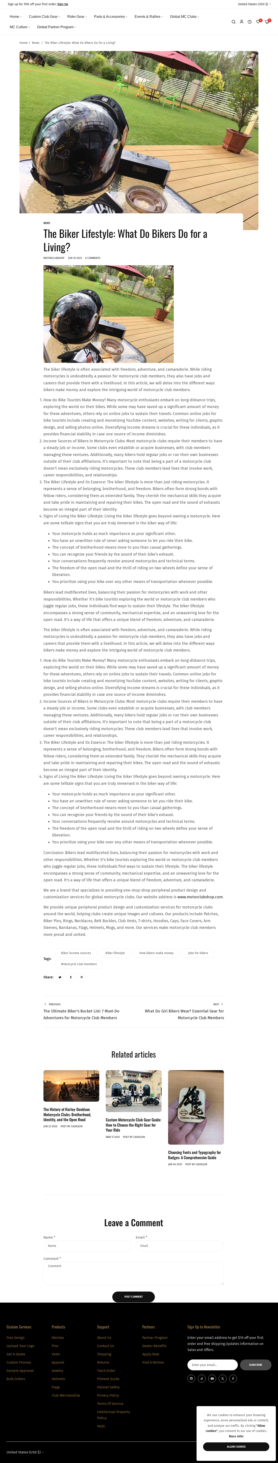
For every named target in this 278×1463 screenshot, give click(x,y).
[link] (16, 17)
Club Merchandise (66, 1395)
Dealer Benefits (154, 1346)
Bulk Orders (16, 1379)
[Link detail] (191, 1378)
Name (49, 1237)
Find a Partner (153, 1362)
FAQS (101, 1426)
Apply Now (150, 1354)
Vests (56, 1354)
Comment (52, 1259)
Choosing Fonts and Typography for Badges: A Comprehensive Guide (194, 1154)
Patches (58, 1338)
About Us (104, 1338)
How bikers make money (156, 953)
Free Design (16, 1338)
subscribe (255, 1364)
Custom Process (19, 1362)
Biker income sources (76, 953)
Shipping (104, 1354)
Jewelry (57, 1371)
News (36, 43)
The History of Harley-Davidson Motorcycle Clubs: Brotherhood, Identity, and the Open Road (67, 1114)
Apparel (58, 1362)
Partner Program (155, 1338)
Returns (103, 1362)
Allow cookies (236, 1446)
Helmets (58, 1379)
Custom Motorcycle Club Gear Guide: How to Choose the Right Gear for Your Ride (133, 1125)
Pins (55, 1346)
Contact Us (105, 1346)
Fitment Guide (108, 1379)
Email (141, 1237)
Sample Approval (20, 1371)
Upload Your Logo (20, 1346)
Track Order (106, 1371)
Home (24, 43)
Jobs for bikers (198, 953)
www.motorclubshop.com (200, 897)
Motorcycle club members (79, 964)
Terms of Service (110, 1404)
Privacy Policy (108, 1395)
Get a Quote (16, 1354)
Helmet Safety (108, 1387)
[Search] (233, 22)
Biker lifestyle (115, 953)
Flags (56, 1387)
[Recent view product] (250, 22)
